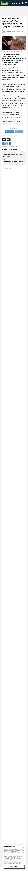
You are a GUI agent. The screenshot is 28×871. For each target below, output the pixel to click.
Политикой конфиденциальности (12, 863)
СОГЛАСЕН (14, 866)
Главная (3, 14)
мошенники (15, 135)
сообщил (7, 67)
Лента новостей (6, 869)
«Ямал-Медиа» (6, 124)
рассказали (5, 114)
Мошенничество (6, 135)
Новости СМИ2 (7, 168)
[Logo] (4, 3)
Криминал (9, 14)
